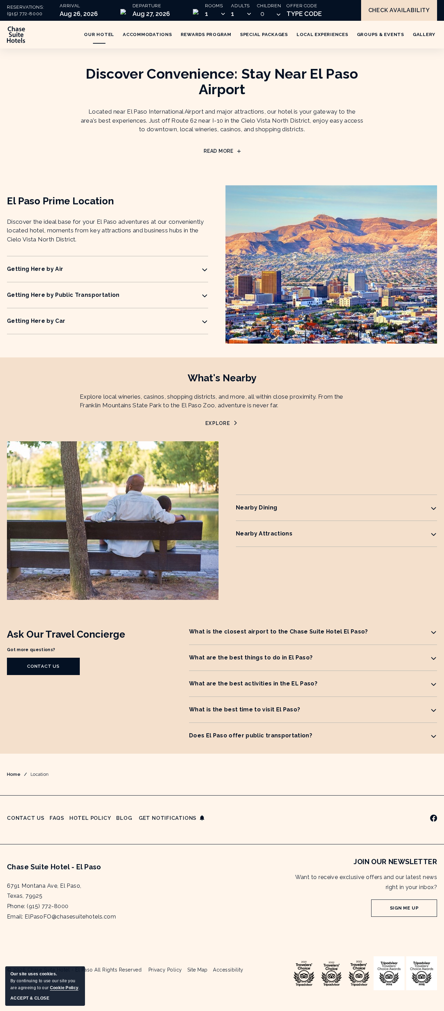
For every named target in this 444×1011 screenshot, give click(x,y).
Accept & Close (29, 998)
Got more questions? (31, 649)
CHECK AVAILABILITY (399, 10)
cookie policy (64, 987)
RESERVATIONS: (25, 11)
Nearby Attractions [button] (264, 533)
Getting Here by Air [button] (35, 269)
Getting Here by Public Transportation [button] (63, 295)
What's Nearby (222, 378)
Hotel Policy (90, 818)
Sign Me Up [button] (413, 911)
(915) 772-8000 (25, 13)
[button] (269, 13)
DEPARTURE (147, 5)
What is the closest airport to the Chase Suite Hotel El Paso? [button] (278, 631)
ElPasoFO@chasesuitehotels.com (70, 916)
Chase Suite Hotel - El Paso (54, 867)
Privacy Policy (165, 970)
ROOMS (214, 5)
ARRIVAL (70, 5)
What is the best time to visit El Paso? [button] (244, 709)
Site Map (197, 970)
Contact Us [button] (49, 669)
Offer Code (302, 5)
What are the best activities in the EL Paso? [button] (253, 683)
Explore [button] (222, 423)
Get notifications (167, 818)
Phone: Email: (61, 901)
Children (269, 5)
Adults (240, 5)
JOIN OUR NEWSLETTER (395, 862)
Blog (124, 818)
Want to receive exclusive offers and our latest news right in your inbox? (366, 882)
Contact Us (25, 818)
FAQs (57, 818)
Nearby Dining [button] (256, 507)
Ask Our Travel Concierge (66, 634)
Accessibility (228, 970)
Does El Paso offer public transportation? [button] (250, 735)
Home (13, 774)
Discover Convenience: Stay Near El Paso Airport (222, 81)
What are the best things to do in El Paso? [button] (251, 657)
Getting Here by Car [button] (36, 321)
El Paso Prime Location (60, 201)
